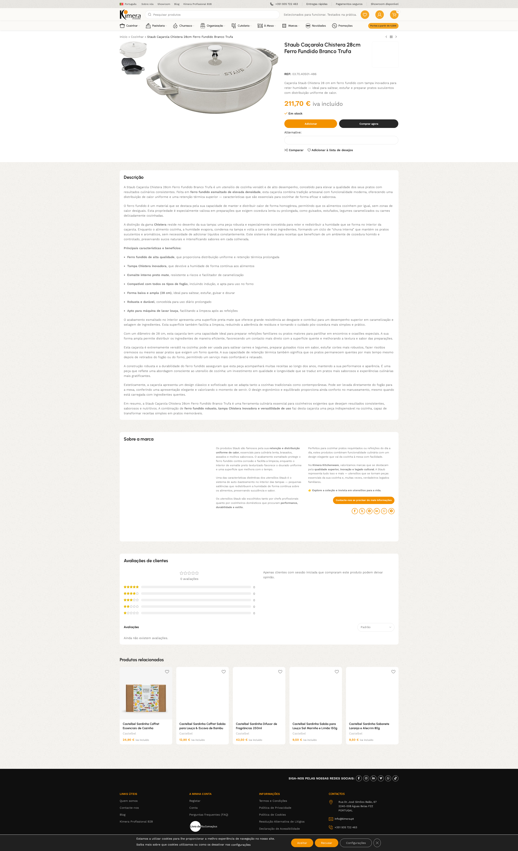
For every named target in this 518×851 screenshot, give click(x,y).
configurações (241, 844)
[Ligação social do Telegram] (391, 511)
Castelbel (129, 733)
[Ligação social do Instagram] (366, 778)
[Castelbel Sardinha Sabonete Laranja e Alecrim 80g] (372, 693)
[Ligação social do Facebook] (355, 511)
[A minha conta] (379, 15)
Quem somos (129, 800)
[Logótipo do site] (130, 14)
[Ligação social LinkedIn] (377, 511)
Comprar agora (368, 123)
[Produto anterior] (386, 37)
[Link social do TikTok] (395, 778)
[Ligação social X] (362, 511)
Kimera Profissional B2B (136, 821)
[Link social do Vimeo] (381, 778)
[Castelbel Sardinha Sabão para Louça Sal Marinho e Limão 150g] (315, 693)
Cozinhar (137, 37)
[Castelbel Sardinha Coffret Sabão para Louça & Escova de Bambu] (202, 693)
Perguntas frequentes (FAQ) (208, 814)
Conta (193, 807)
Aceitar (302, 842)
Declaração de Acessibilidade (279, 828)
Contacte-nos (129, 807)
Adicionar (311, 123)
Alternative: (292, 132)
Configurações (356, 842)
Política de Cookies (272, 814)
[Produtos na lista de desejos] (365, 15)
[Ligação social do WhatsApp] (384, 511)
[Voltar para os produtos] (391, 37)
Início (123, 37)
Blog (122, 814)
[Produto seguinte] (396, 37)
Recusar (326, 842)
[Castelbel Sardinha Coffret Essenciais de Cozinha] (146, 693)
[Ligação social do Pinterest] (369, 511)
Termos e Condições (273, 800)
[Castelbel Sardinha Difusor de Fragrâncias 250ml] (259, 693)
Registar (194, 800)
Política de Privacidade (275, 807)
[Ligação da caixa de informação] (284, 4)
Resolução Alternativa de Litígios (281, 821)
